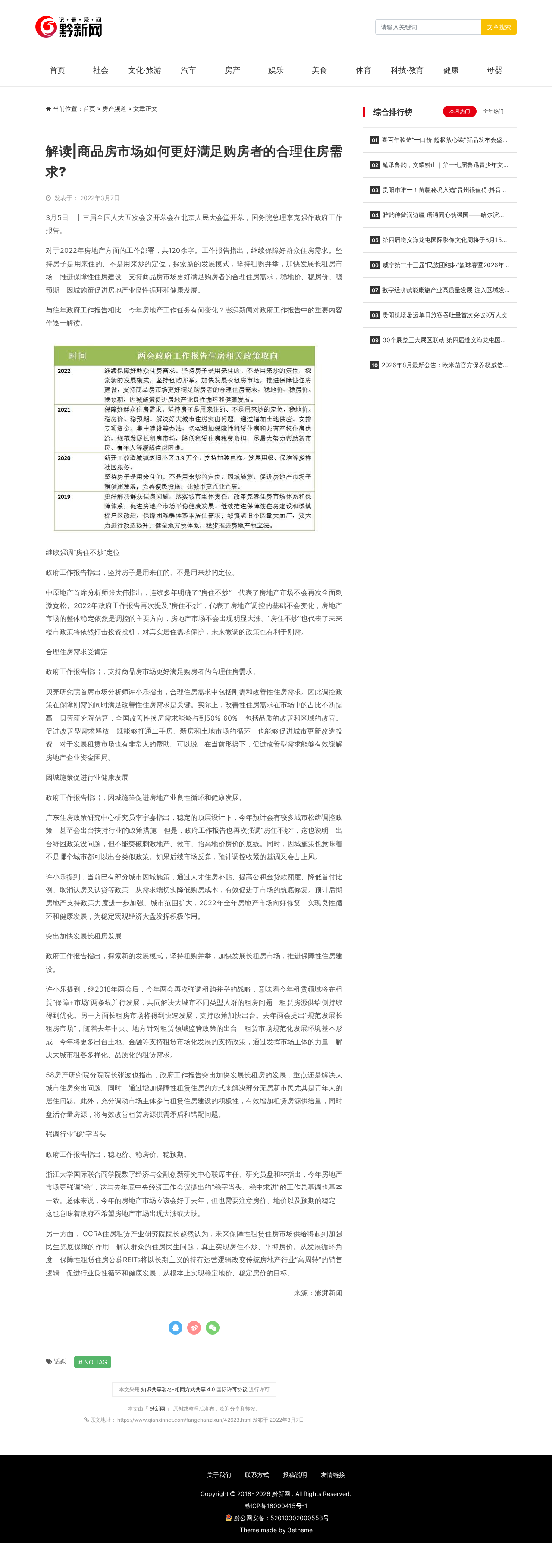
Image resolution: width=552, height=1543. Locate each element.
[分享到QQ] (175, 1328)
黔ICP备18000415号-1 (276, 1505)
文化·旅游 (144, 70)
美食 (319, 70)
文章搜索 (499, 27)
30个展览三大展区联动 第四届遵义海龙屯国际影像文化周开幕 (438, 342)
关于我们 (219, 1474)
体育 (363, 70)
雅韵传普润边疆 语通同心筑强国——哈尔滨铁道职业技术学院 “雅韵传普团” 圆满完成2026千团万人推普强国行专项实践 (438, 217)
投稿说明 (295, 1474)
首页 (57, 70)
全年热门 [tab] (493, 111)
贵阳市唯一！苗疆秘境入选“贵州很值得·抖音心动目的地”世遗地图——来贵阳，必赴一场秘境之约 (438, 192)
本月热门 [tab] (459, 111)
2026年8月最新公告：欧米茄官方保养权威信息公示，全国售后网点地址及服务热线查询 (439, 367)
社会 (101, 70)
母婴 (494, 70)
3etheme (300, 1530)
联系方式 (257, 1474)
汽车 (188, 70)
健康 (451, 70)
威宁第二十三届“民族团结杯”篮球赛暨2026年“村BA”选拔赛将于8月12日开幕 (437, 267)
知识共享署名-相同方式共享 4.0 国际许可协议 (194, 1389)
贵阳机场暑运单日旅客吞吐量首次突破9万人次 (439, 314)
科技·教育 (407, 70)
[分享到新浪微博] (194, 1328)
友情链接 (333, 1474)
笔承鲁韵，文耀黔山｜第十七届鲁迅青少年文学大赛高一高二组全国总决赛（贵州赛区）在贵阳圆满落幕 (439, 167)
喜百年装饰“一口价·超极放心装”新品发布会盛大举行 (439, 142)
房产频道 (114, 108)
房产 (232, 70)
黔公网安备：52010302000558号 (281, 1517)
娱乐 (276, 70)
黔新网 (158, 1408)
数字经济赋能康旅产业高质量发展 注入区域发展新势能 (437, 292)
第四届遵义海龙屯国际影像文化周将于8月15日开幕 (439, 242)
